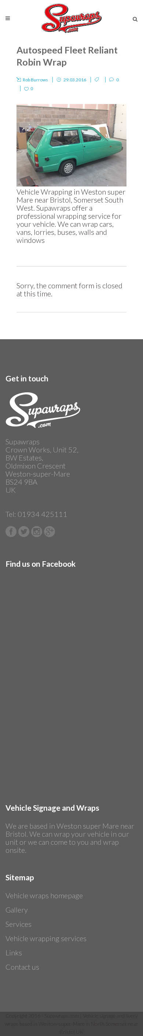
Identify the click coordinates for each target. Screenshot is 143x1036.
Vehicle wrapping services (46, 938)
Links (14, 952)
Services (19, 924)
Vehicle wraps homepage (44, 895)
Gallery (17, 910)
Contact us (22, 967)
